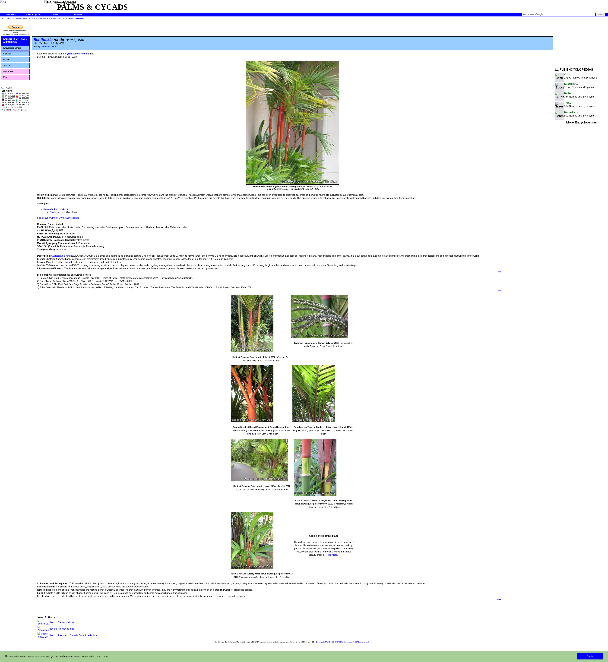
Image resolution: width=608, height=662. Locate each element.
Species (7, 65)
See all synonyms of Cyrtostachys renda (58, 217)
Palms (6, 77)
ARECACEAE (48, 46)
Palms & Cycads (33, 14)
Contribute (77, 14)
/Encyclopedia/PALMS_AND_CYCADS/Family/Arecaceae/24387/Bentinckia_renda (342, 642)
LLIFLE (3, 18)
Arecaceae (51, 18)
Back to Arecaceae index (62, 628)
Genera (6, 59)
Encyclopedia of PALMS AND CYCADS (15, 40)
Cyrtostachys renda (76, 53)
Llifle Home (11, 14)
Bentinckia (62, 18)
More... (499, 272)
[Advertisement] (581, 42)
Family (42, 18)
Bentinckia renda (77, 18)
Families (7, 54)
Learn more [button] (102, 656)
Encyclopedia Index (12, 48)
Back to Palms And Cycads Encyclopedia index (74, 635)
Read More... (332, 554)
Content (55, 14)
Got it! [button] (590, 656)
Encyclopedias (14, 18)
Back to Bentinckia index (62, 622)
